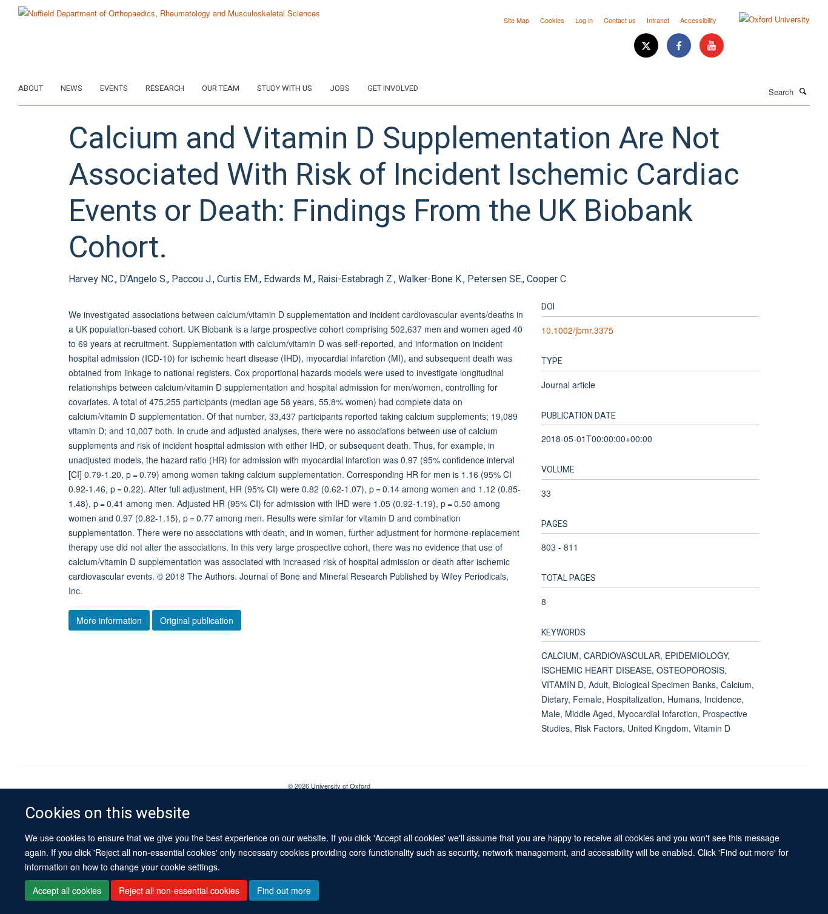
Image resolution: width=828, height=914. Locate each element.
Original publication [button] (196, 620)
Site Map (516, 20)
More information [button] (109, 620)
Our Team (220, 88)
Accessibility (698, 20)
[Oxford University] (765, 19)
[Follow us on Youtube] (711, 45)
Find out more (284, 890)
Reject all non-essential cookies (179, 890)
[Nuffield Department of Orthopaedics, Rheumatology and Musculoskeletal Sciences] (169, 9)
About (30, 88)
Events (114, 88)
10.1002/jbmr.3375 (577, 330)
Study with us (284, 88)
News (71, 88)
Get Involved (392, 88)
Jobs (340, 88)
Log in (584, 20)
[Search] (803, 91)
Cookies (552, 20)
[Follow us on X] (647, 45)
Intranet (658, 20)
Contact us (620, 20)
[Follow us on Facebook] (680, 45)
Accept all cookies (67, 890)
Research (164, 88)
